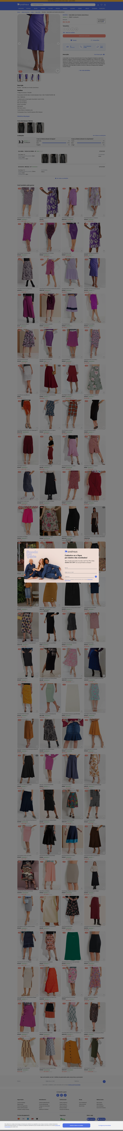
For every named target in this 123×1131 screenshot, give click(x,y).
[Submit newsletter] (96, 577)
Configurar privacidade (104, 1125)
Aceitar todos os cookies (76, 1125)
